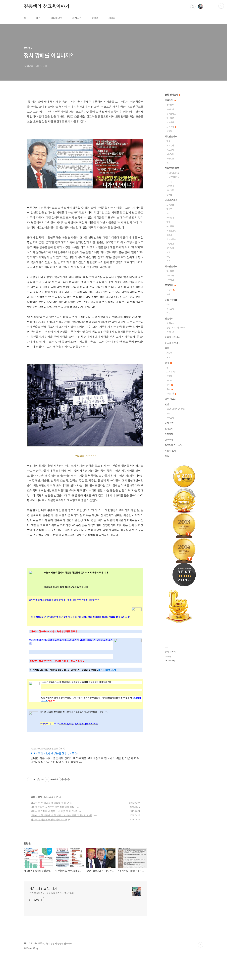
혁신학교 (170, 118)
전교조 (169, 290)
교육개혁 (170, 126)
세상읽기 (170, 393)
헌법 (167, 404)
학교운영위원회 (173, 173)
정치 (33, 796)
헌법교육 (170, 418)
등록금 (169, 194)
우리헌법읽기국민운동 (176, 409)
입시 (168, 163)
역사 (169, 389)
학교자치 (170, 122)
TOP (200, 945)
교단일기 (170, 248)
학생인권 (170, 158)
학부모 (169, 209)
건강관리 (169, 434)
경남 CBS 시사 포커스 (176, 327)
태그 (38, 18)
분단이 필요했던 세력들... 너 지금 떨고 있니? (54, 811)
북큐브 (101, 670)
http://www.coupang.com (44, 748)
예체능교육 (171, 231)
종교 (167, 348)
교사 (168, 213)
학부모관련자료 (172, 168)
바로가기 (110, 669)
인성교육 (170, 309)
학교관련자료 (171, 266)
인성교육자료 (171, 299)
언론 (168, 261)
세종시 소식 (170, 450)
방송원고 (170, 332)
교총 (168, 294)
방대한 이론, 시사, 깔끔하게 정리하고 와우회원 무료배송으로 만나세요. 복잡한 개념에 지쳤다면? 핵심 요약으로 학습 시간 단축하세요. (85, 759)
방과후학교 (171, 239)
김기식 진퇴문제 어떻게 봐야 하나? (49, 819)
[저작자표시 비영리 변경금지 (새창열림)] (65, 779)
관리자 (112, 18)
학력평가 (170, 218)
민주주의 (169, 439)
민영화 (169, 376)
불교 (168, 357)
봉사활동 (170, 226)
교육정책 (169, 100)
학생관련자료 (171, 136)
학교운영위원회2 (174, 177)
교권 (168, 252)
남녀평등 (170, 154)
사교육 (169, 181)
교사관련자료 (171, 200)
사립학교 (170, 243)
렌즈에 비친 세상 (172, 337)
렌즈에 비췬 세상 (172, 343)
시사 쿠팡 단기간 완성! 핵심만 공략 (54, 753)
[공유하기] (39, 779)
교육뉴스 (170, 323)
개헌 (168, 413)
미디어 (169, 380)
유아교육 (170, 275)
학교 (168, 222)
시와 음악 (169, 423)
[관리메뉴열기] (221, 5)
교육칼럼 (170, 205)
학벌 (168, 256)
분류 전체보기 (171, 94)
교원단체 (169, 285)
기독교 (169, 353)
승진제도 (170, 105)
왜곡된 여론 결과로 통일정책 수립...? (50, 802)
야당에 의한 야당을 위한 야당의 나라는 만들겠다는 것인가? (61, 815)
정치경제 (169, 428)
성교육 (169, 131)
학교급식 (170, 150)
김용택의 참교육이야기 (47, 6)
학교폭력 (170, 145)
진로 (168, 313)
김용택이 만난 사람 (173, 445)
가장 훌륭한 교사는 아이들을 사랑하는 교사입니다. (52, 893)
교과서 (169, 235)
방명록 (95, 18)
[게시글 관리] (43, 779)
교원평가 (170, 109)
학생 (168, 141)
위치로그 (77, 18)
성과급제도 (171, 114)
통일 (167, 456)
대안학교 (170, 280)
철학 (168, 304)
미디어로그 (56, 18)
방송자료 (169, 318)
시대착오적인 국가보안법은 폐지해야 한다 (52, 807)
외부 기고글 (170, 399)
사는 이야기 (171, 372)
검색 (192, 6)
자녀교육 (170, 190)
